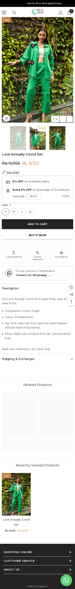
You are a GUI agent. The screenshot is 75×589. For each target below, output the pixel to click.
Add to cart (37, 224)
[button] (63, 119)
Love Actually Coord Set (16, 522)
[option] (37, 3)
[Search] (14, 13)
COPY (66, 196)
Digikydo (43, 586)
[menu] (4, 12)
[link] (19, 442)
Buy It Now (37, 235)
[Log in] (61, 13)
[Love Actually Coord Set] (16, 494)
